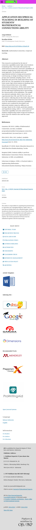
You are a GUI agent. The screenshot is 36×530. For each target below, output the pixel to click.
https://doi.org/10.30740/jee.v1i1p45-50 (17, 46)
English (5, 423)
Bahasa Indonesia (8, 420)
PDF (5, 172)
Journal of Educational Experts (22, 489)
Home (3, 6)
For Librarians (7, 439)
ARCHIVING (8, 265)
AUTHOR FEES (9, 247)
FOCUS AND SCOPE (10, 236)
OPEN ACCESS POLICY (11, 261)
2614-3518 (24, 507)
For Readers (6, 434)
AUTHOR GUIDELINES (11, 244)
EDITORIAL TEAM (10, 229)
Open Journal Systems (9, 409)
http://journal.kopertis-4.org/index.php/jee (13, 496)
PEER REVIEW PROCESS (11, 233)
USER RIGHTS (8, 251)
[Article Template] (9, 287)
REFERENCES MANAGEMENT (13, 258)
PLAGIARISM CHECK (10, 254)
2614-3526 (12, 507)
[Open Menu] (2, 2)
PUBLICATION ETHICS (11, 240)
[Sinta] (15, 309)
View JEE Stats (8, 510)
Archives (9, 6)
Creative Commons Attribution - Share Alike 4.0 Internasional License (18, 500)
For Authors (6, 436)
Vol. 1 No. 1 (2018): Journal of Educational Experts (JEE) (17, 8)
